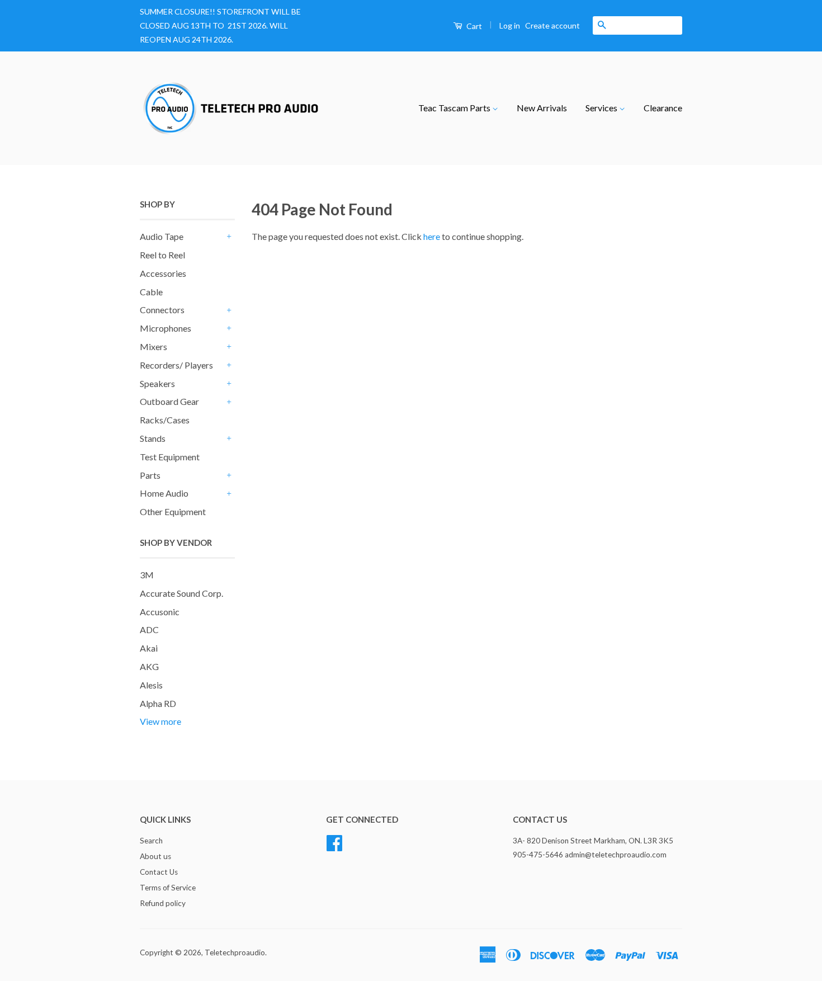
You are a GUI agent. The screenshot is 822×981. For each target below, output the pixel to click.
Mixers (153, 346)
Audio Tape (161, 236)
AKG (149, 666)
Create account (552, 25)
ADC (149, 629)
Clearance (663, 107)
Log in (509, 25)
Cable (151, 291)
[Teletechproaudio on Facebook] (334, 841)
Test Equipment (170, 456)
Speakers (157, 383)
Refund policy (163, 903)
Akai (149, 648)
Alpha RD (158, 703)
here (431, 236)
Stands (153, 438)
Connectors (162, 309)
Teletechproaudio (235, 952)
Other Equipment (173, 511)
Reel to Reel (162, 254)
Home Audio (164, 493)
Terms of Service (168, 887)
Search (151, 840)
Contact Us (159, 871)
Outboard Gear (169, 401)
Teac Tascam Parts (455, 107)
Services (602, 107)
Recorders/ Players (176, 365)
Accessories (163, 273)
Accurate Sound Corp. (181, 593)
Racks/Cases (165, 419)
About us (155, 856)
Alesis (151, 685)
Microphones (165, 328)
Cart (473, 26)
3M (147, 574)
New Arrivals (542, 107)
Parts (150, 475)
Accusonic (159, 611)
